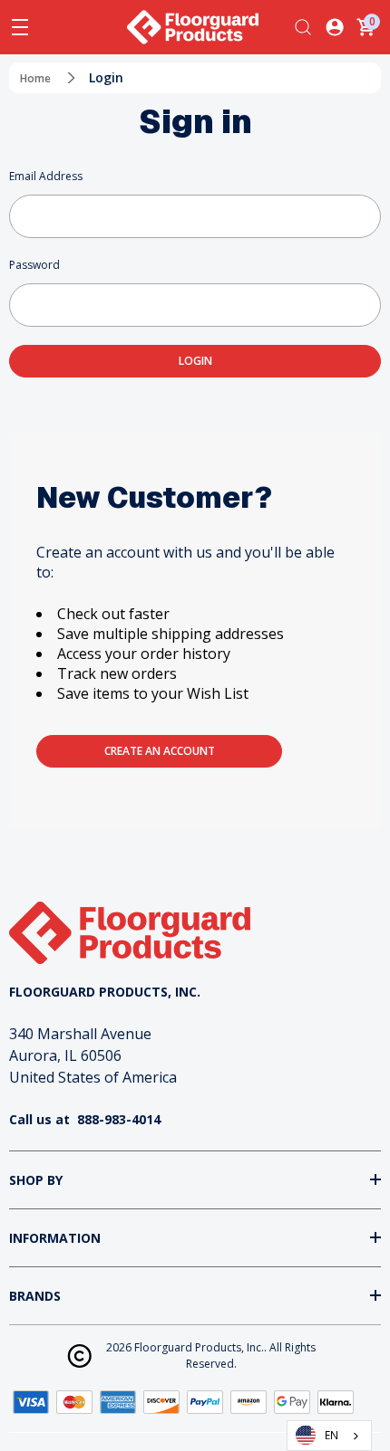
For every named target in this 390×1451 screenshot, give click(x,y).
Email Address (46, 176)
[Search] (303, 27)
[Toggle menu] (20, 27)
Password (34, 264)
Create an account (159, 751)
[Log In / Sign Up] (335, 27)
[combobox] (329, 1435)
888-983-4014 (119, 1119)
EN (331, 1434)
